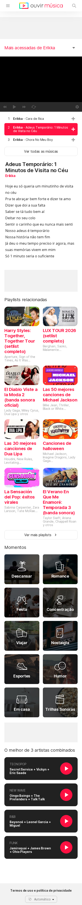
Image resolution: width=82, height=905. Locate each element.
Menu (7, 5)
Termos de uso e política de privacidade (41, 890)
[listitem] (41, 118)
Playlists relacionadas (25, 299)
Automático (42, 899)
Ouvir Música (41, 6)
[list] (41, 129)
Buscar (74, 5)
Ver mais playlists (37, 535)
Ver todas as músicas (41, 151)
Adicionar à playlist (73, 118)
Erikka (10, 175)
